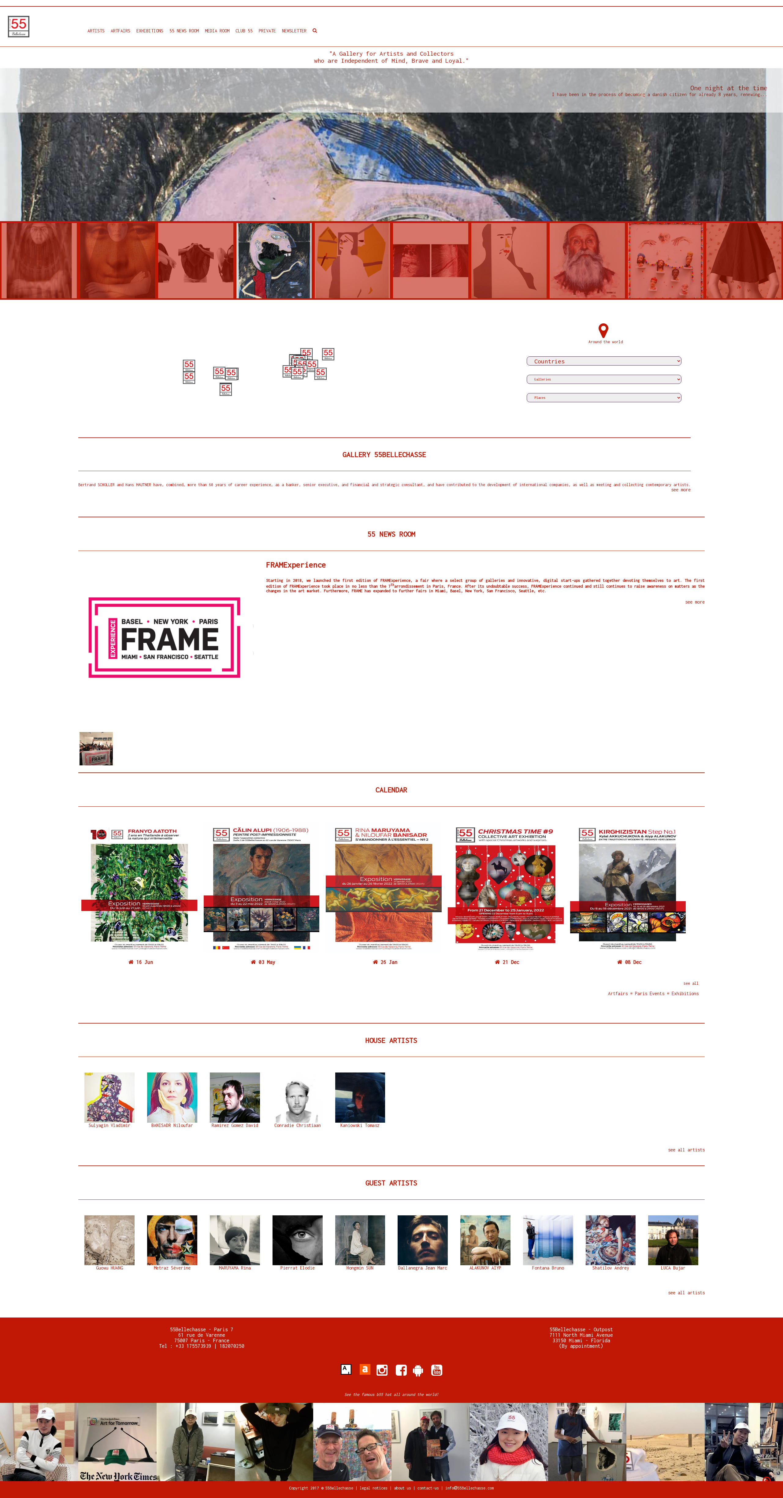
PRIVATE (267, 30)
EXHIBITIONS (149, 30)
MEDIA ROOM (217, 30)
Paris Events (650, 993)
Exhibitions (684, 993)
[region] (297, 370)
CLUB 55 (244, 30)
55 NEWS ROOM (184, 30)
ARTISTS (96, 30)
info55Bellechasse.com (469, 1488)
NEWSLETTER (294, 30)
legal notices (375, 1488)
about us (402, 1488)
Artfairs (619, 993)
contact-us (428, 1488)
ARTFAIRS (120, 30)
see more (681, 489)
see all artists (686, 1149)
